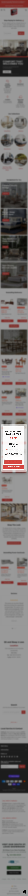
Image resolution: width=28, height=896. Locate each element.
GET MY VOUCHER (13, 462)
